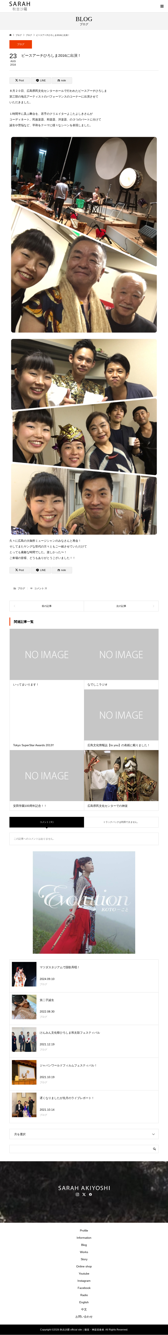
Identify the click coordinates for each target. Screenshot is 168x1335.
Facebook (84, 1288)
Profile (84, 1230)
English (84, 1302)
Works (84, 1252)
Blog (84, 1244)
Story (84, 1259)
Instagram (84, 1280)
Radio (84, 1295)
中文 (84, 1309)
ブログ (20, 44)
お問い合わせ (84, 1316)
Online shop (84, 1266)
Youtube (84, 1273)
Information (84, 1237)
